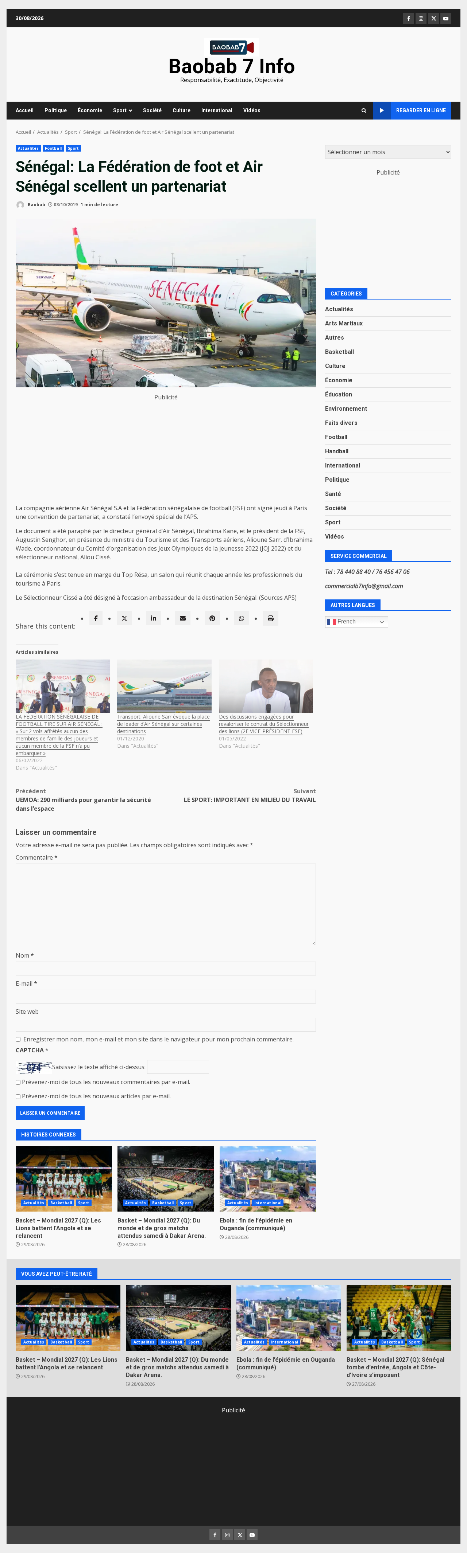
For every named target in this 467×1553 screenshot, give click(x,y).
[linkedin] (153, 618)
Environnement (346, 408)
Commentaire (37, 857)
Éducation (338, 394)
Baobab (36, 205)
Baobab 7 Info (232, 66)
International (216, 110)
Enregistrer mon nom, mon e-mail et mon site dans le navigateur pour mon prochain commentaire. (158, 1039)
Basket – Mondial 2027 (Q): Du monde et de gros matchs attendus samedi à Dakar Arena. (165, 1179)
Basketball (61, 1202)
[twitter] (124, 618)
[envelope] (182, 618)
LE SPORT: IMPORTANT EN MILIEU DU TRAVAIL (250, 795)
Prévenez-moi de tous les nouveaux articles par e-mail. (96, 1096)
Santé (333, 493)
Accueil (25, 110)
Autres (334, 337)
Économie (90, 110)
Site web (27, 1012)
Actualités (28, 148)
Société (152, 110)
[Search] (364, 111)
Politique (56, 110)
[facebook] (96, 618)
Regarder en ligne (421, 110)
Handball (336, 450)
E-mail (26, 983)
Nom (25, 955)
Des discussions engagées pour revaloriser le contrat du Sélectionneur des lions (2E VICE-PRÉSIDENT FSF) (264, 724)
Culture (181, 110)
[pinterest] (212, 618)
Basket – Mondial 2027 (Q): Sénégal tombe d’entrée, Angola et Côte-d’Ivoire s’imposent (399, 1318)
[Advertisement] (166, 453)
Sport (120, 110)
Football (53, 148)
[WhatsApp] (241, 618)
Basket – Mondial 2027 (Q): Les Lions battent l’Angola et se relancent (64, 1179)
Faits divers (341, 422)
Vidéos (251, 110)
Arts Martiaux (344, 323)
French (346, 621)
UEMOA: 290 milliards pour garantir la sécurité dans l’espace (83, 800)
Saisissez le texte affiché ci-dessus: (99, 1067)
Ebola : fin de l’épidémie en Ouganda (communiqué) (268, 1179)
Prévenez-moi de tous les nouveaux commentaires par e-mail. (106, 1082)
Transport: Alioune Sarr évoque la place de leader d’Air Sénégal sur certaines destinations (163, 724)
